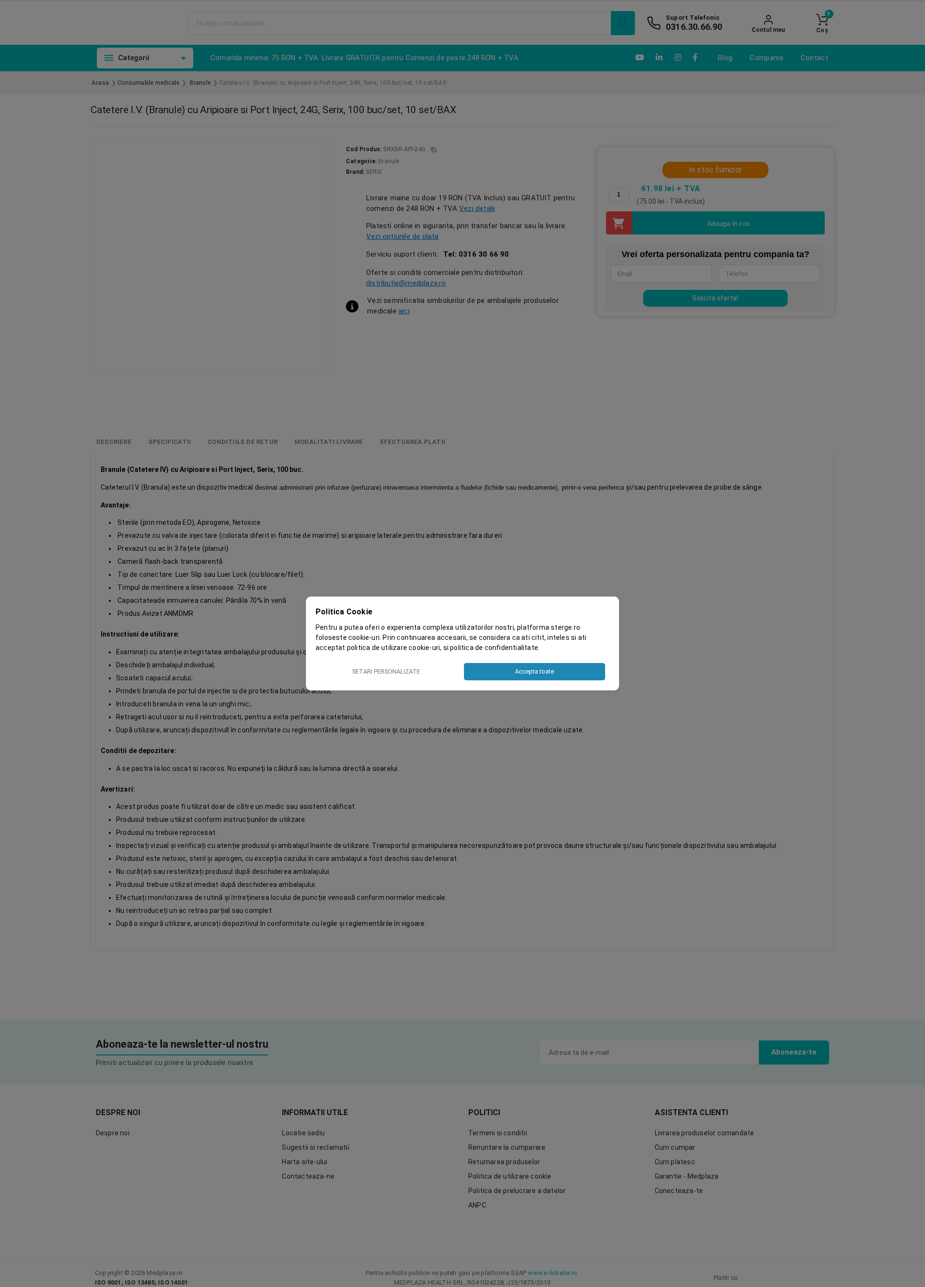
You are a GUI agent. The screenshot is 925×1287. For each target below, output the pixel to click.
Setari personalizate (386, 671)
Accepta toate (534, 671)
